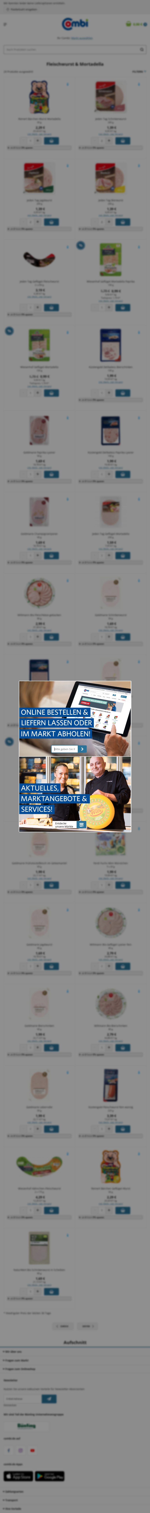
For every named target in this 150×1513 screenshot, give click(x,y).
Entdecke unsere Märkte (64, 825)
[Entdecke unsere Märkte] (81, 824)
